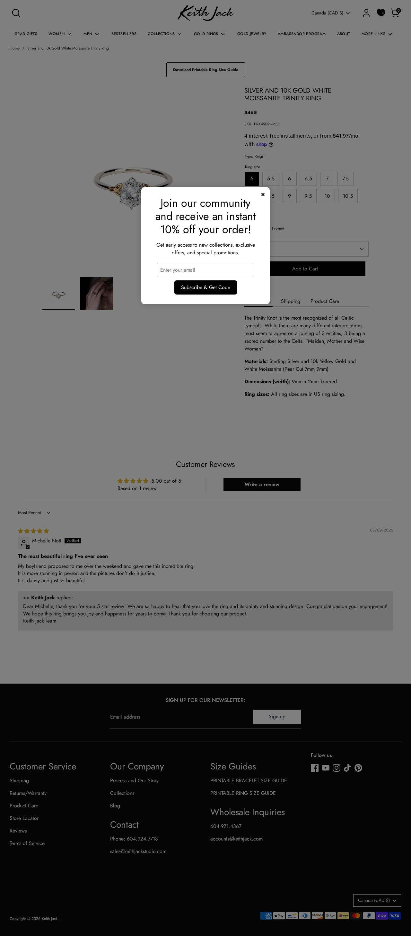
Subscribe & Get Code (205, 287)
